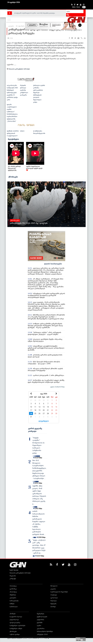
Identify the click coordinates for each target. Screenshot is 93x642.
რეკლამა (13, 576)
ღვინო (39, 625)
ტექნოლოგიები (42, 617)
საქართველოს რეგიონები (59, 592)
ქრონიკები (13, 177)
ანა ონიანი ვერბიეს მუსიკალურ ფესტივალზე (14, 168)
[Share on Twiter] (75, 38)
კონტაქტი (13, 578)
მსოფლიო (54, 586)
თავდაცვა (53, 595)
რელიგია (53, 601)
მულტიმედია (13, 139)
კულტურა (13, 598)
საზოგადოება (14, 601)
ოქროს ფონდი (15, 634)
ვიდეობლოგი (14, 619)
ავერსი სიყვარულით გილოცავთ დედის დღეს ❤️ (34, 168)
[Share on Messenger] (72, 38)
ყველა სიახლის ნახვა (57, 387)
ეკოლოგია (54, 598)
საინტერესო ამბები (16, 628)
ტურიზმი (39, 622)
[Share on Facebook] (69, 38)
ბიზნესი (12, 604)
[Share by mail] (78, 38)
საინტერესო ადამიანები (17, 625)
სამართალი (14, 606)
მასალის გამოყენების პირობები (19, 69)
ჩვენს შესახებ (14, 570)
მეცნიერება (40, 614)
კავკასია (53, 589)
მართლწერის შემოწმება (45, 631)
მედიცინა (53, 604)
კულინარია (40, 628)
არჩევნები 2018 (42, 634)
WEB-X (42, 638)
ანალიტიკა (13, 592)
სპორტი (53, 606)
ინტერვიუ (13, 595)
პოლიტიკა (13, 586)
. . (15, 64)
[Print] (84, 38)
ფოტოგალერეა (15, 622)
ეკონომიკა (13, 589)
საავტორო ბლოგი (16, 617)
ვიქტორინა (40, 619)
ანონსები (13, 614)
